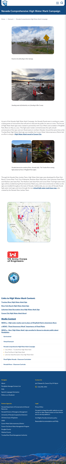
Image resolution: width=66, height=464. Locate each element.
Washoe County (6, 432)
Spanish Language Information (10, 392)
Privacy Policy (39, 407)
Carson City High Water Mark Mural (13, 313)
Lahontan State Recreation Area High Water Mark (19, 354)
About (3, 383)
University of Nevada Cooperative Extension (14, 415)
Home (3, 19)
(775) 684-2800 (42, 387)
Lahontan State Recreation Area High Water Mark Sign (20, 309)
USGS (3, 420)
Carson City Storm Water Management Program (15, 426)
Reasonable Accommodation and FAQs (46, 421)
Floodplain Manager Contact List (11, 386)
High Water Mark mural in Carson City (28, 134)
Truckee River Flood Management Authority (14, 435)
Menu (57, 2)
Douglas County (6, 429)
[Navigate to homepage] (4, 3)
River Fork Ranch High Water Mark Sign (15, 306)
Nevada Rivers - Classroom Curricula (15, 364)
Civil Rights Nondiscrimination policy (46, 418)
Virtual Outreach (9, 341)
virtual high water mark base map (45, 188)
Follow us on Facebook (8, 395)
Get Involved (7, 336)
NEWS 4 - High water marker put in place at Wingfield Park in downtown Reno (29, 323)
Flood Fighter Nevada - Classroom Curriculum (17, 359)
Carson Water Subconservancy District (12, 423)
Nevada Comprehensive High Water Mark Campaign (19, 346)
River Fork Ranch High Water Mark (15, 352)
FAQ (2, 389)
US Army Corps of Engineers (9, 418)
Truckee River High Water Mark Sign (14, 302)
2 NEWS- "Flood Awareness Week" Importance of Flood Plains (23, 326)
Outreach (10, 19)
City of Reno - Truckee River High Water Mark (18, 349)
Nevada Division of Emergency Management (14, 412)
